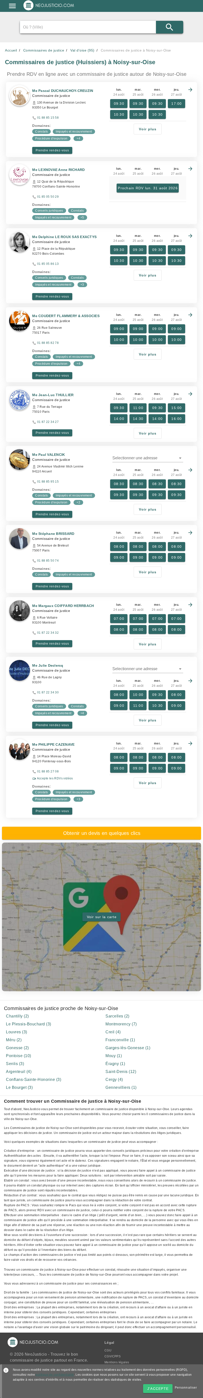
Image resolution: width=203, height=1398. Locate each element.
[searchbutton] (169, 27)
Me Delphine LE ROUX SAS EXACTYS (64, 237)
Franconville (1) (120, 1040)
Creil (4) (113, 1032)
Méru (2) (14, 1040)
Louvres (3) (16, 1032)
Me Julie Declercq (47, 665)
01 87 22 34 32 (48, 632)
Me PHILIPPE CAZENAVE (53, 744)
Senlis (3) (15, 1064)
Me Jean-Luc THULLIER (53, 395)
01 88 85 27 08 (48, 771)
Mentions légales (116, 1362)
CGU (107, 1350)
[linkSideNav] (12, 5)
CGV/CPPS (112, 1356)
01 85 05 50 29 (48, 196)
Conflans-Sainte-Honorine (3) (33, 1079)
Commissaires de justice (43, 50)
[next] (190, 90)
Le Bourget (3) (19, 1087)
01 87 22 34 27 (48, 422)
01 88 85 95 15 (48, 481)
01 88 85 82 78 (48, 343)
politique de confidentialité (55, 1374)
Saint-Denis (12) (120, 1071)
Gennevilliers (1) (121, 1087)
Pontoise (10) (18, 1056)
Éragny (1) (115, 1064)
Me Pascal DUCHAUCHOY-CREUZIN (62, 91)
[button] (147, 458)
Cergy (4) (114, 1079)
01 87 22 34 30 (48, 692)
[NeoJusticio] (49, 10)
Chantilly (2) (17, 1016)
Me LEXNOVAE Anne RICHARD (58, 170)
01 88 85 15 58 (48, 117)
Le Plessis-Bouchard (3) (28, 1024)
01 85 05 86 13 (48, 264)
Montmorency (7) (121, 1024)
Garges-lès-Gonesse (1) (127, 1048)
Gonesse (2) (17, 1048)
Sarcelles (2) (117, 1016)
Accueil (11, 50)
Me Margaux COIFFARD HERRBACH (63, 606)
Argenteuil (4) (18, 1071)
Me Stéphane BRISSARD (53, 534)
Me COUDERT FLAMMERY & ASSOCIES (66, 316)
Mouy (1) (113, 1056)
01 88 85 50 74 (48, 560)
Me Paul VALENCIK (48, 455)
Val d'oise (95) (82, 50)
